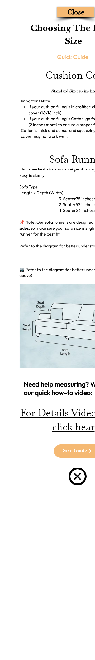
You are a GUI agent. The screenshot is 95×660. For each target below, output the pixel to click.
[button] (75, 12)
